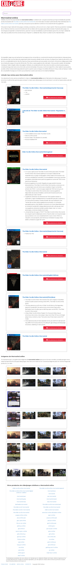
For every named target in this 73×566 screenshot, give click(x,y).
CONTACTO (28, 564)
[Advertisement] (36, 45)
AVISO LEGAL (20, 564)
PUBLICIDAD (4, 564)
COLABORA (12, 564)
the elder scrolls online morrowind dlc (24, 21)
